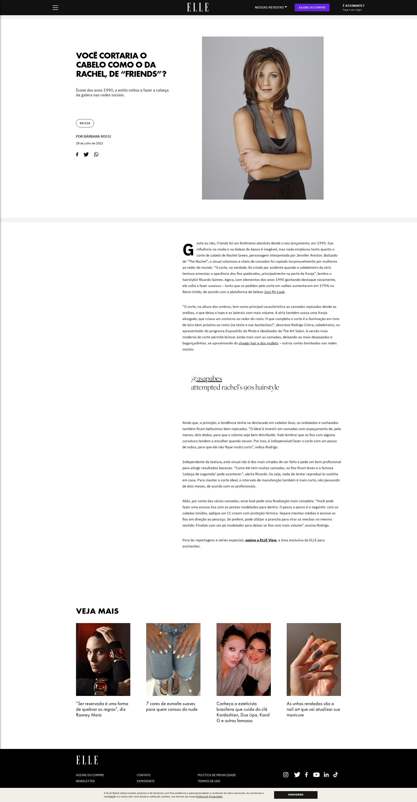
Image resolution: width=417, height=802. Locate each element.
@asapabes (206, 378)
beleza (85, 123)
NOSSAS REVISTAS (269, 7)
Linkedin (326, 774)
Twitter (297, 774)
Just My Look (274, 292)
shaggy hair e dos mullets (258, 343)
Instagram (287, 774)
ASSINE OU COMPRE (312, 7)
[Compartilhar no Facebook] (77, 154)
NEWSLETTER (85, 781)
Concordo (295, 795)
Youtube (317, 774)
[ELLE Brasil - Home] (197, 10)
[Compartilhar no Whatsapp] (96, 154)
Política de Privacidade (209, 796)
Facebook (307, 774)
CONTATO (143, 775)
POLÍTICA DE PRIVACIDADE (217, 775)
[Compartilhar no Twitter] (86, 154)
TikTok (336, 774)
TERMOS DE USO (209, 781)
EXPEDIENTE (146, 781)
